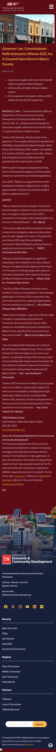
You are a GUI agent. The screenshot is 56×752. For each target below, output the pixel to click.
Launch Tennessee (11, 704)
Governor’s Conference (14, 649)
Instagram (7, 480)
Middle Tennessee (11, 671)
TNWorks (6, 699)
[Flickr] (41, 606)
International (8, 681)
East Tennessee (10, 676)
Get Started (8, 638)
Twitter (42, 476)
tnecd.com (20, 476)
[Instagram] (20, 606)
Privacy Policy (28, 745)
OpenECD (7, 643)
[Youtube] (27, 606)
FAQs (5, 633)
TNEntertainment (11, 709)
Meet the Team (9, 628)
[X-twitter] (13, 606)
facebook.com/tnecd (12, 484)
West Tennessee (10, 666)
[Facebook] (5, 606)
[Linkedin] (34, 606)
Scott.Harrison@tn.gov (13, 429)
